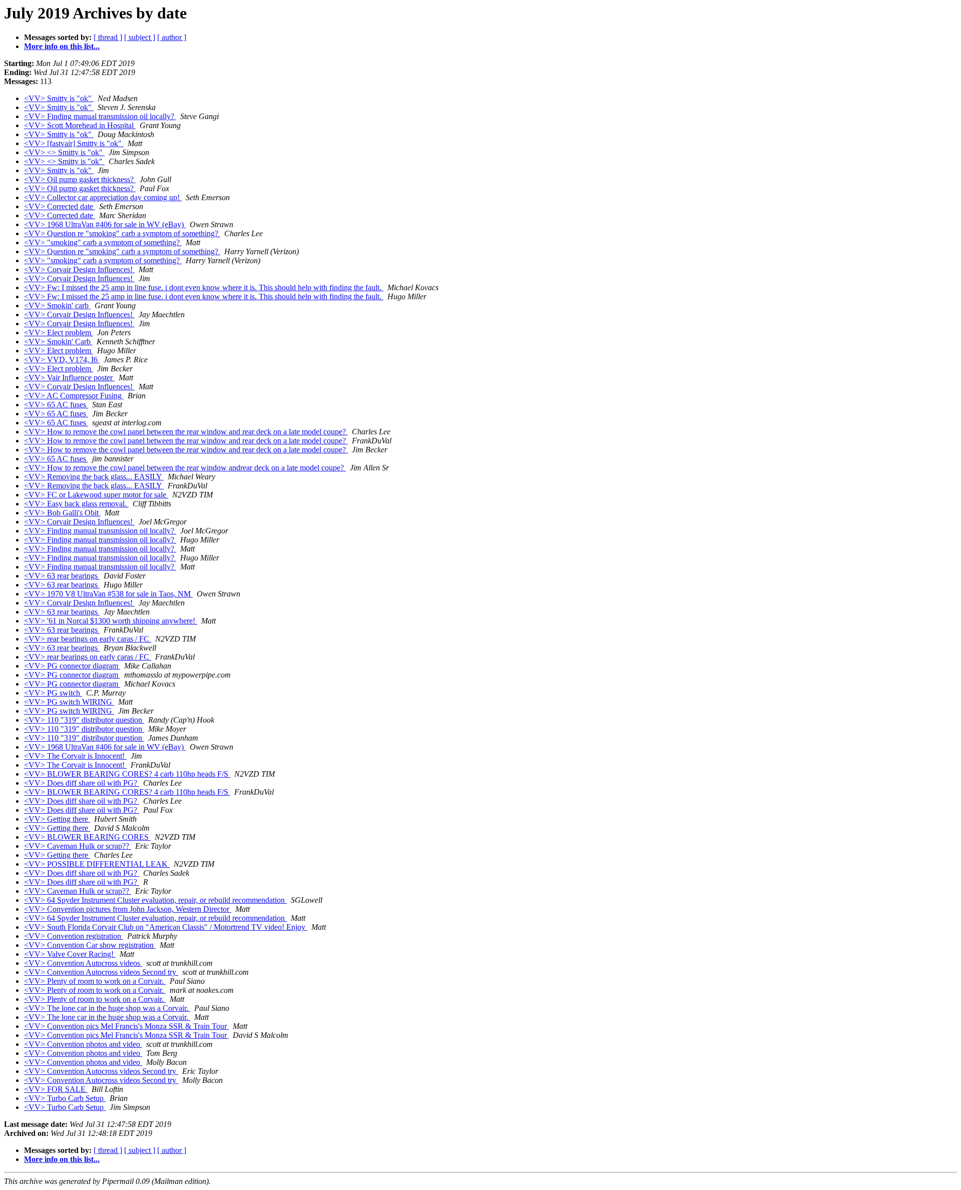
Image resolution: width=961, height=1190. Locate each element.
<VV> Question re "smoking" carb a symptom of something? (122, 233)
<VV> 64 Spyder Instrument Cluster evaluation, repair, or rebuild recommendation (155, 900)
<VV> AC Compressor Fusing (74, 395)
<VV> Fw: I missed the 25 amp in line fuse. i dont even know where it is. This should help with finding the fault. (203, 287)
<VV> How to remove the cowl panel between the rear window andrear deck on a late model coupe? (185, 467)
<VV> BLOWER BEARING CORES (87, 837)
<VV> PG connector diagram (72, 666)
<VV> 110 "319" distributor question (84, 720)
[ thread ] (108, 37)
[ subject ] (139, 37)
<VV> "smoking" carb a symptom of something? (103, 242)
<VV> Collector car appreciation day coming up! (103, 197)
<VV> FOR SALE (56, 1089)
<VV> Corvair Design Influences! (79, 269)
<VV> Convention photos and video (83, 1044)
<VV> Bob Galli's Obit (62, 512)
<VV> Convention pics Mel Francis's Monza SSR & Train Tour (126, 1026)
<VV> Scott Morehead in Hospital (80, 125)
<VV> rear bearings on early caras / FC (87, 639)
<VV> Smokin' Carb (58, 341)
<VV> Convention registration (73, 936)
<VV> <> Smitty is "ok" (64, 152)
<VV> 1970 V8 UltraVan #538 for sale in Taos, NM (108, 593)
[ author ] (171, 37)
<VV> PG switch (53, 693)
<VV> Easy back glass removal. (76, 503)
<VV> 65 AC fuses (56, 404)
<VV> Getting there (57, 819)
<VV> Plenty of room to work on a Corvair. (95, 981)
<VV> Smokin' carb (57, 305)
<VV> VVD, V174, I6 (62, 359)
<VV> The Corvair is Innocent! (75, 756)
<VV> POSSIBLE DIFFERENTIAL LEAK (97, 864)
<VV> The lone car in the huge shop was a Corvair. (107, 1008)
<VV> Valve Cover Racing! (70, 954)
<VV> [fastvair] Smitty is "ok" (74, 143)
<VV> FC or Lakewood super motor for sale (96, 494)
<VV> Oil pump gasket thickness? (80, 179)
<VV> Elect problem (58, 332)
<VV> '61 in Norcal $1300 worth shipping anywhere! (110, 621)
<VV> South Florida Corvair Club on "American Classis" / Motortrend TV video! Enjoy (165, 927)
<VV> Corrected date (59, 206)
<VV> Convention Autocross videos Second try (101, 972)
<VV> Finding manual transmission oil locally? (100, 116)
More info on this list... (62, 46)
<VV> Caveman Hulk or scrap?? (77, 846)
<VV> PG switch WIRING (69, 702)
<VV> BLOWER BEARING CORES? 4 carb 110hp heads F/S (127, 774)
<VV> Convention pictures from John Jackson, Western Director (127, 909)
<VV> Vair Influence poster (69, 377)
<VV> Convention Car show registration (90, 945)
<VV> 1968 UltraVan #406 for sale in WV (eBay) (105, 224)
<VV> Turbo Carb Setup (65, 1098)
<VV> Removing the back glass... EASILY (94, 476)
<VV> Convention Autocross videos (83, 963)
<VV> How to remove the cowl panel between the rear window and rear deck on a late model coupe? (186, 431)
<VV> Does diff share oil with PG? (81, 783)
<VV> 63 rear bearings (62, 575)
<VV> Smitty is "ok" (59, 98)
